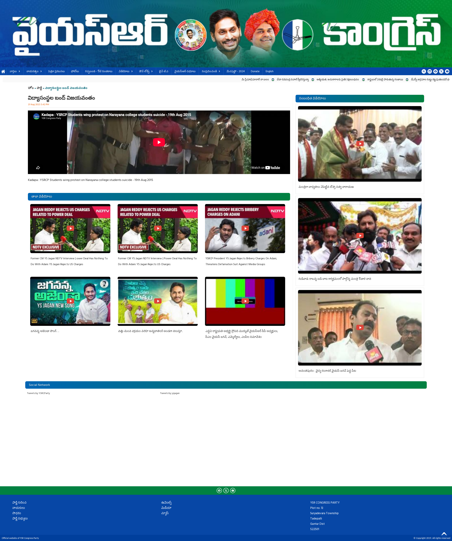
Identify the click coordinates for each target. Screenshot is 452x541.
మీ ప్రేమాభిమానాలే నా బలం (185, 79)
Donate (255, 71)
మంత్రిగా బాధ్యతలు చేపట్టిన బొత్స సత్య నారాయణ (326, 187)
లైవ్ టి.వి (163, 71)
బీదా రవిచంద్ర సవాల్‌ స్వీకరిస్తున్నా (223, 79)
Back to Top (444, 533)
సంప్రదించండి (209, 71)
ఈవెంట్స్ (166, 503)
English (269, 71)
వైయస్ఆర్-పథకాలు (185, 71)
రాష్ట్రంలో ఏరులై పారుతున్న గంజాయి (315, 79)
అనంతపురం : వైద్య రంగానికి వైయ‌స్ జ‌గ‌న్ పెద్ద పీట (327, 371)
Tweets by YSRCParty (38, 393)
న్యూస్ (165, 513)
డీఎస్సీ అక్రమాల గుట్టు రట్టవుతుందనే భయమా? (363, 79)
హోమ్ (3, 72)
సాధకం (16, 513)
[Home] (226, 33)
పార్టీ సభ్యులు (20, 519)
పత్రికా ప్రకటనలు (56, 71)
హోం (31, 88)
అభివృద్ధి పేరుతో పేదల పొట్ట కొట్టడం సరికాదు (416, 79)
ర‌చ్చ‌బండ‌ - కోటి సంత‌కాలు (98, 71)
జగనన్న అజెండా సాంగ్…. (45, 331)
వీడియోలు (124, 71)
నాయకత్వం (32, 71)
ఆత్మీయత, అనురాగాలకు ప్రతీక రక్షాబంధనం (267, 79)
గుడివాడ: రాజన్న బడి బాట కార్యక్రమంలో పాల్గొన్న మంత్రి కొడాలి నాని (335, 279)
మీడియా (166, 508)
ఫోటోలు (75, 71)
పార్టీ (39, 88)
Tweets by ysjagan (170, 393)
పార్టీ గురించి (19, 503)
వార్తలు (13, 71)
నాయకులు (18, 508)
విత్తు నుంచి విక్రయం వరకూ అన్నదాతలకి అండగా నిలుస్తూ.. (150, 331)
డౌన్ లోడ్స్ (144, 71)
